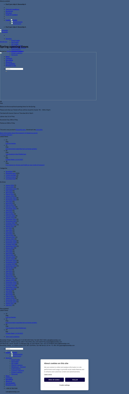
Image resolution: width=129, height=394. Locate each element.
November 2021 (11, 221)
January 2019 (10, 280)
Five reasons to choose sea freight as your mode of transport (25, 165)
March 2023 (10, 205)
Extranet (9, 13)
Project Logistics (16, 372)
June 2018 (9, 293)
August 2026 (10, 185)
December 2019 (11, 260)
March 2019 (10, 276)
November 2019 (11, 262)
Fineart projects (11, 177)
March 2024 (10, 194)
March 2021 (10, 235)
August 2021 (10, 226)
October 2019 (10, 264)
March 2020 (10, 255)
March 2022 (10, 214)
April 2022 (9, 212)
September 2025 (11, 189)
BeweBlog (9, 171)
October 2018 (10, 285)
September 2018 (11, 287)
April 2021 (9, 233)
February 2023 (10, 207)
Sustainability (10, 383)
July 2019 (9, 269)
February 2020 (10, 257)
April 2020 (9, 253)
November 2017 (11, 301)
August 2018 (10, 289)
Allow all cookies (54, 380)
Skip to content (5, 1)
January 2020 (10, 258)
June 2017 (9, 305)
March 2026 (10, 187)
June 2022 (9, 210)
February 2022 (10, 216)
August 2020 (10, 248)
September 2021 (11, 224)
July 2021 (9, 228)
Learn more (48, 374)
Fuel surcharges (11, 143)
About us (9, 381)
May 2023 (9, 201)
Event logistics (16, 49)
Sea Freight (15, 42)
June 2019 (9, 271)
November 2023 (11, 199)
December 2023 (11, 198)
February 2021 (10, 237)
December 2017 (11, 300)
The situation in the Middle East (16, 154)
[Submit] (6, 351)
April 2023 (9, 203)
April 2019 (9, 275)
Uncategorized (10, 178)
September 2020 (11, 246)
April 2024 (9, 192)
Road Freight (15, 40)
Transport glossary (6, 135)
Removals (14, 374)
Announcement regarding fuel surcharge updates (21, 149)
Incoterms (9, 11)
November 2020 (11, 242)
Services (9, 38)
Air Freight (14, 44)
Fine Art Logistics (17, 365)
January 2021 (10, 239)
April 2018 (9, 294)
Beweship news (3, 41)
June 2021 (9, 230)
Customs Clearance (17, 370)
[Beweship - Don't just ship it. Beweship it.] (4, 31)
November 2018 (11, 284)
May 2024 (9, 190)
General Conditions (12, 9)
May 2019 (9, 273)
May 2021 (9, 232)
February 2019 (10, 278)
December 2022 (11, 208)
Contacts (9, 377)
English (8, 20)
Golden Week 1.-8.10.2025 (14, 159)
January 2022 (10, 217)
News (8, 376)
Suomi (19, 24)
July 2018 (9, 291)
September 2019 (11, 266)
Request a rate (11, 385)
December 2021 (11, 219)
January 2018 (10, 298)
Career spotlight (11, 175)
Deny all (75, 380)
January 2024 (10, 196)
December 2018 (11, 282)
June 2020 (9, 250)
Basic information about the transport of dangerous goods (19, 133)
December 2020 (11, 241)
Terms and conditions (12, 336)
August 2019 (10, 267)
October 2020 (10, 244)
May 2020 (9, 251)
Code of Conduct (12, 15)
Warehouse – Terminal (18, 367)
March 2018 (10, 296)
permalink (39, 129)
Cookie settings (64, 385)
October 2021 (10, 223)
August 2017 (10, 303)
